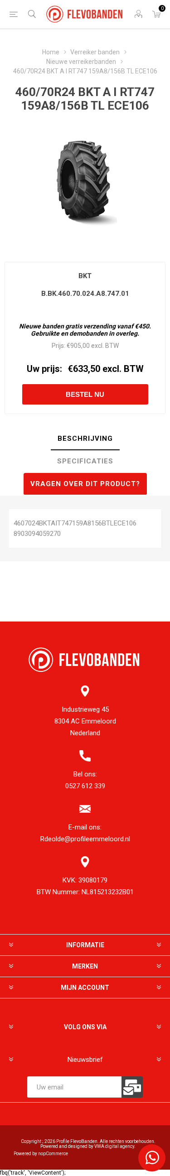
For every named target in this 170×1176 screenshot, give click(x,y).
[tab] (85, 439)
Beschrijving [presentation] (85, 438)
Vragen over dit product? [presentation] (85, 484)
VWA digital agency (114, 1146)
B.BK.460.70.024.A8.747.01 (85, 293)
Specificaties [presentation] (85, 461)
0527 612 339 (85, 786)
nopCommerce (53, 1153)
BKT (85, 276)
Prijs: (58, 345)
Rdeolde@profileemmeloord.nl (85, 839)
